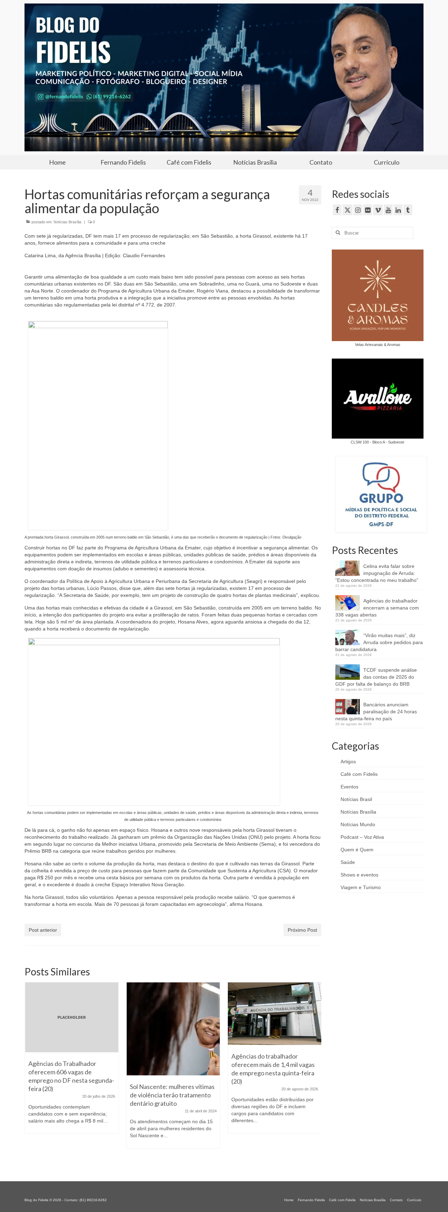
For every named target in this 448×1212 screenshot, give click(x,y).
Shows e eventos (359, 875)
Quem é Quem (357, 849)
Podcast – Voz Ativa (362, 837)
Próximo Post (302, 930)
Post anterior (43, 930)
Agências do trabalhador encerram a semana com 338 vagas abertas (377, 608)
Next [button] (315, 1073)
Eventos (349, 786)
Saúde (348, 862)
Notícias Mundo (358, 824)
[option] (71, 1061)
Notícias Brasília (67, 222)
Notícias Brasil (356, 799)
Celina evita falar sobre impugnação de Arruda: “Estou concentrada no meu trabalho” (376, 573)
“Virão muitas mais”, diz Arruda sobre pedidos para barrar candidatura (379, 642)
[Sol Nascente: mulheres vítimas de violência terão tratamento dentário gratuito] (173, 1028)
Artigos (348, 761)
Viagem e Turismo (361, 887)
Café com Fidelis (359, 774)
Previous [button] (30, 1073)
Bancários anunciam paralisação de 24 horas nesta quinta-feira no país (376, 711)
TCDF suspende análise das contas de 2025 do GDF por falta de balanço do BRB (376, 677)
